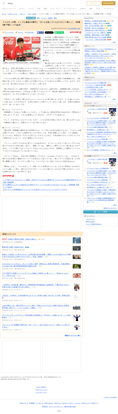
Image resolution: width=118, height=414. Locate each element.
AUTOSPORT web (74, 28)
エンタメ (22, 8)
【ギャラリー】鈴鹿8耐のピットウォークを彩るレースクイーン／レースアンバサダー (35, 189)
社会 (38, 8)
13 (40, 308)
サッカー (44, 18)
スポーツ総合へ (41, 387)
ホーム (4, 14)
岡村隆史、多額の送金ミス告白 (95, 35)
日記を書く (30, 32)
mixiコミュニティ (68, 403)
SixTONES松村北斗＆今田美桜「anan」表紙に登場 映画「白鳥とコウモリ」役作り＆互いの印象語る (100, 62)
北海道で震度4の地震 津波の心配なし (22, 239)
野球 (38, 18)
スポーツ (83, 8)
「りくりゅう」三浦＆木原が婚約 (95, 39)
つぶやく (20, 32)
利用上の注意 (90, 221)
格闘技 (50, 18)
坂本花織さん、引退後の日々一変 (95, 96)
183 (109, 37)
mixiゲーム (57, 403)
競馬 (55, 18)
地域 (45, 8)
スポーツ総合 (31, 14)
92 (107, 35)
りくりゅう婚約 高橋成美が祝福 (97, 127)
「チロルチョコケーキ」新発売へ (95, 32)
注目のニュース (89, 77)
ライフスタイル (109, 8)
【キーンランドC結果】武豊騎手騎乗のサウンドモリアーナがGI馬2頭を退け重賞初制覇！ (101, 200)
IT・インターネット (70, 8)
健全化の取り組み (70, 406)
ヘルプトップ (90, 219)
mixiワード (94, 403)
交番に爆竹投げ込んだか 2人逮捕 (95, 37)
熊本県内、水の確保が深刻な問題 (95, 21)
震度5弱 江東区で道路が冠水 (13, 247)
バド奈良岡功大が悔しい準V (94, 87)
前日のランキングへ (110, 208)
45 (112, 21)
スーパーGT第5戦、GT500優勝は (96, 92)
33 (46, 256)
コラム (98, 8)
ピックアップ (88, 18)
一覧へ (114, 42)
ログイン (93, 3)
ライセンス (39, 403)
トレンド (31, 8)
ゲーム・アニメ (55, 8)
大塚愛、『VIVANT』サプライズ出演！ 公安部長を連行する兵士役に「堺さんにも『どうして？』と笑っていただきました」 (100, 56)
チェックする (9, 32)
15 (19, 275)
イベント (78, 403)
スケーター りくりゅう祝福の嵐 (97, 139)
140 (109, 25)
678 (109, 39)
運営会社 (45, 406)
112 (108, 23)
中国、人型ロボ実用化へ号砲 (94, 25)
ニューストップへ (41, 392)
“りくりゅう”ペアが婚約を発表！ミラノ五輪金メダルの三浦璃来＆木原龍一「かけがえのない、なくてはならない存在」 (101, 123)
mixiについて (24, 403)
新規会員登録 (108, 3)
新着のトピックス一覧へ (73, 335)
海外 (90, 8)
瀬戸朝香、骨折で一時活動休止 (95, 28)
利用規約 (32, 403)
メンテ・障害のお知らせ (94, 224)
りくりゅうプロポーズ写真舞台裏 (95, 83)
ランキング (88, 103)
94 (27, 247)
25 (43, 239)
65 (109, 32)
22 (109, 82)
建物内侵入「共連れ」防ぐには (95, 23)
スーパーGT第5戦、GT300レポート (96, 89)
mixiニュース (12, 14)
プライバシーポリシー (56, 406)
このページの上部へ (110, 397)
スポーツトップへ (41, 389)
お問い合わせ (48, 403)
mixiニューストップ (9, 8)
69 (110, 30)
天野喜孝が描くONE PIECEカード (96, 30)
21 (110, 124)
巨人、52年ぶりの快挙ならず (94, 94)
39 (110, 28)
